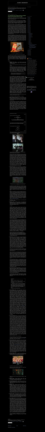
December (30, 33)
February (30, 43)
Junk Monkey (22, 2)
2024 (29, 17)
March (30, 42)
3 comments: (20, 421)
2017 (29, 24)
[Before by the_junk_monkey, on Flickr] (17, 142)
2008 (29, 51)
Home (17, 425)
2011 (29, 31)
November (30, 34)
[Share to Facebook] (10, 11)
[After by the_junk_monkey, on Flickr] (17, 151)
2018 (29, 23)
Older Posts (24, 425)
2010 (29, 32)
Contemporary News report (15, 198)
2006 (29, 53)
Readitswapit (22, 57)
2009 (29, 50)
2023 (29, 18)
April (29, 41)
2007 (29, 52)
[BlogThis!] (9, 11)
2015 (29, 26)
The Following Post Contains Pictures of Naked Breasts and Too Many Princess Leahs (17, 16)
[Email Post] (23, 10)
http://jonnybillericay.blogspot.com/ (31, 90)
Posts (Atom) (13, 427)
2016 (29, 25)
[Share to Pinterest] (11, 11)
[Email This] (8, 11)
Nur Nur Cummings (16, 344)
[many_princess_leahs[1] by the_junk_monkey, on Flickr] (17, 364)
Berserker (23, 305)
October (30, 35)
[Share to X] (10, 11)
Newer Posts (9, 425)
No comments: (20, 10)
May (29, 40)
